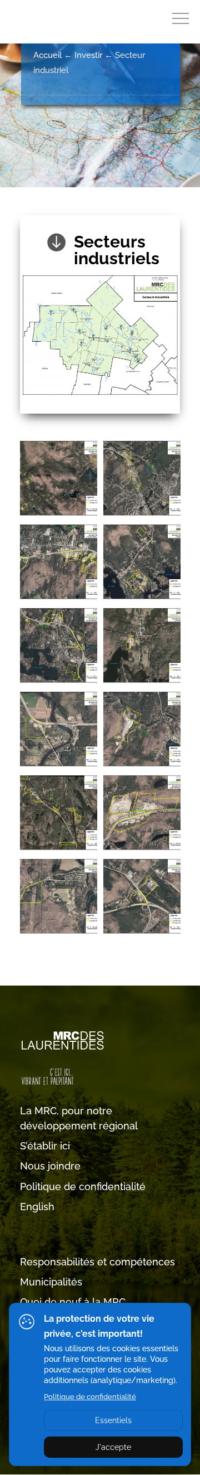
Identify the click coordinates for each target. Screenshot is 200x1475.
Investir (88, 55)
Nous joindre (50, 1166)
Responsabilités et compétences (97, 1262)
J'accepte (113, 1447)
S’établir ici (45, 1146)
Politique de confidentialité (83, 1186)
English (37, 1206)
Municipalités (51, 1282)
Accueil (47, 55)
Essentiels (113, 1420)
